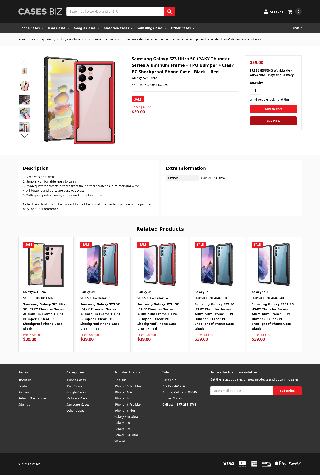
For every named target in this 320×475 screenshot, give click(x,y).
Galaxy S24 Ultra (126, 435)
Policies (23, 392)
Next (24, 135)
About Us (25, 380)
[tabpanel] (45, 294)
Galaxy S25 (122, 423)
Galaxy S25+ (123, 429)
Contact (23, 386)
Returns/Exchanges (32, 398)
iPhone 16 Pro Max (127, 404)
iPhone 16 (121, 398)
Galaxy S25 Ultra (126, 417)
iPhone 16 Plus (125, 410)
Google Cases (84, 28)
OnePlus (120, 380)
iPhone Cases (29, 28)
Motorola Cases (116, 28)
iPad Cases (56, 28)
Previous (24, 62)
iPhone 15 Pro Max (127, 386)
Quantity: (257, 83)
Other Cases (181, 28)
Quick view (46, 265)
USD (296, 28)
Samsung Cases (149, 28)
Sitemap (24, 404)
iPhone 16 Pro (124, 392)
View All (120, 441)
